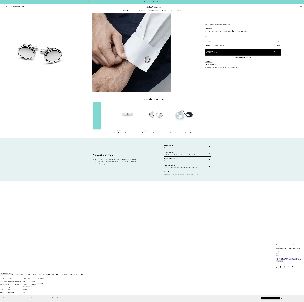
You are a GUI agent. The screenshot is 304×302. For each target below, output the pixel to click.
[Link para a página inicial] (206, 24)
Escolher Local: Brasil (6, 273)
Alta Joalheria (126, 10)
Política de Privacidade (286, 259)
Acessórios (179, 10)
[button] (291, 298)
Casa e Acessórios (213, 24)
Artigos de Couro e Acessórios (224, 24)
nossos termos (296, 264)
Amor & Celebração (153, 10)
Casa (171, 10)
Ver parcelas (208, 61)
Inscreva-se (280, 261)
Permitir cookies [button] (266, 298)
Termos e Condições (293, 258)
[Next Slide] (215, 2)
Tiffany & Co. (208, 28)
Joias (134, 10)
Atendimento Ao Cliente (18, 6)
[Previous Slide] (89, 2)
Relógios (164, 10)
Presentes (142, 10)
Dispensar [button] (276, 298)
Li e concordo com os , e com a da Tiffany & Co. (288, 259)
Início (1, 240)
